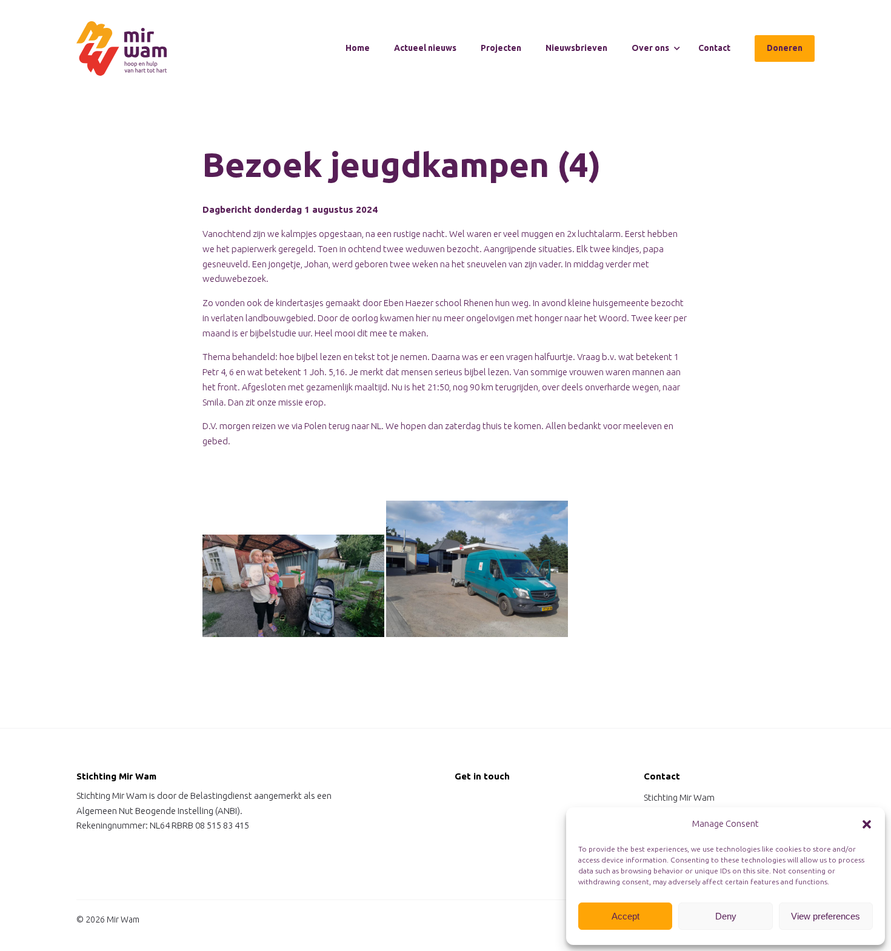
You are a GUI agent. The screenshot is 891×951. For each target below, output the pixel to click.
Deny (725, 916)
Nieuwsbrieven (576, 48)
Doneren (785, 48)
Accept (625, 916)
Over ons (650, 48)
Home (357, 48)
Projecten (501, 48)
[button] (867, 824)
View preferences (825, 916)
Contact (714, 48)
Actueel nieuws (425, 48)
